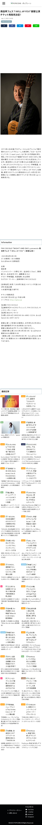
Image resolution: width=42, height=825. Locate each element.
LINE (36, 25)
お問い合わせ (13, 813)
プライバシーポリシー (15, 810)
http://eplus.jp (16, 300)
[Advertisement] (21, 51)
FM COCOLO (6, 21)
